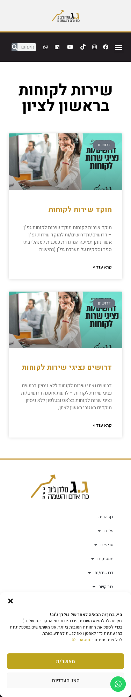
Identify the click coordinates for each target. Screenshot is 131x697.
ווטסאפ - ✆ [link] (82, 640)
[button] (10, 600)
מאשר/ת (65, 661)
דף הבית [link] (106, 516)
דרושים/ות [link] (104, 572)
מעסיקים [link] (105, 558)
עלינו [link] (109, 530)
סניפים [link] (107, 544)
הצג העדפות (66, 680)
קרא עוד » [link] (102, 267)
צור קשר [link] (106, 586)
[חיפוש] (14, 47)
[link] (66, 15)
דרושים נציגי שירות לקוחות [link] (67, 367)
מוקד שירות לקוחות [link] (80, 209)
